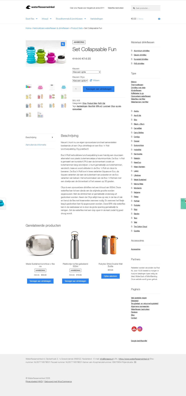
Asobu (136, 111)
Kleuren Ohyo (79, 77)
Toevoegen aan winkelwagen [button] (40, 281)
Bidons (133, 82)
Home (28, 28)
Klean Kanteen (139, 167)
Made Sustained (140, 179)
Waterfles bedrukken (116, 8)
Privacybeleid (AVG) (34, 381)
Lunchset (106, 106)
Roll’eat (136, 201)
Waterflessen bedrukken (140, 309)
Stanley (136, 214)
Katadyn (137, 158)
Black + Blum (139, 124)
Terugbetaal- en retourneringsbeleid (144, 303)
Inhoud (45, 19)
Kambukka (138, 154)
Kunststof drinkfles (141, 59)
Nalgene (137, 192)
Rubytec (137, 205)
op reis (118, 106)
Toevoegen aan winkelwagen (99, 89)
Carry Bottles (139, 132)
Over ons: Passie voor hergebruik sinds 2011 (87, 8)
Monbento (138, 188)
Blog (133, 315)
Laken (136, 171)
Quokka (137, 231)
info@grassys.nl (106, 359)
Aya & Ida (137, 115)
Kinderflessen (136, 90)
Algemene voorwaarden (140, 306)
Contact (134, 318)
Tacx (135, 218)
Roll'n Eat (101, 103)
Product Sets (76, 28)
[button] (63, 44)
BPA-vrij (99, 106)
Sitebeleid (134, 301)
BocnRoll (91, 106)
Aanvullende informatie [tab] (36, 145)
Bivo (135, 120)
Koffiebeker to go (137, 93)
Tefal (135, 222)
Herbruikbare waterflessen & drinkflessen (51, 28)
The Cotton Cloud (140, 226)
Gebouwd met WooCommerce (58, 381)
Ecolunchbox (139, 145)
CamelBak (138, 128)
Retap (136, 197)
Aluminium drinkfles (141, 51)
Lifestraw (137, 175)
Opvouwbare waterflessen (141, 96)
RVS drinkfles (139, 63)
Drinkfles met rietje (138, 88)
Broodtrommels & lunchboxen (69, 19)
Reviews (134, 312)
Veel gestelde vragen (139, 298)
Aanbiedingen (96, 19)
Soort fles (30, 19)
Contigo (137, 137)
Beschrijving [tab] (31, 137)
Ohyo (84, 103)
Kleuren (76, 68)
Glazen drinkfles (140, 55)
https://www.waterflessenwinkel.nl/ (134, 359)
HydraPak (137, 150)
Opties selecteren (110, 276)
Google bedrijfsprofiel (139, 341)
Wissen (96, 80)
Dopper (136, 141)
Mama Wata (138, 184)
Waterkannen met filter (139, 102)
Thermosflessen (137, 85)
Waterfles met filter (138, 99)
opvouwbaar (77, 109)
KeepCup (137, 162)
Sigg (135, 209)
